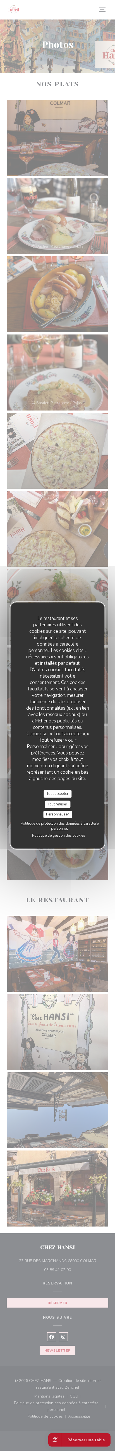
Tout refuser (57, 804)
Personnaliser (57, 814)
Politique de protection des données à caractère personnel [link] (60, 826)
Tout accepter (57, 793)
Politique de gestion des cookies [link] (58, 835)
